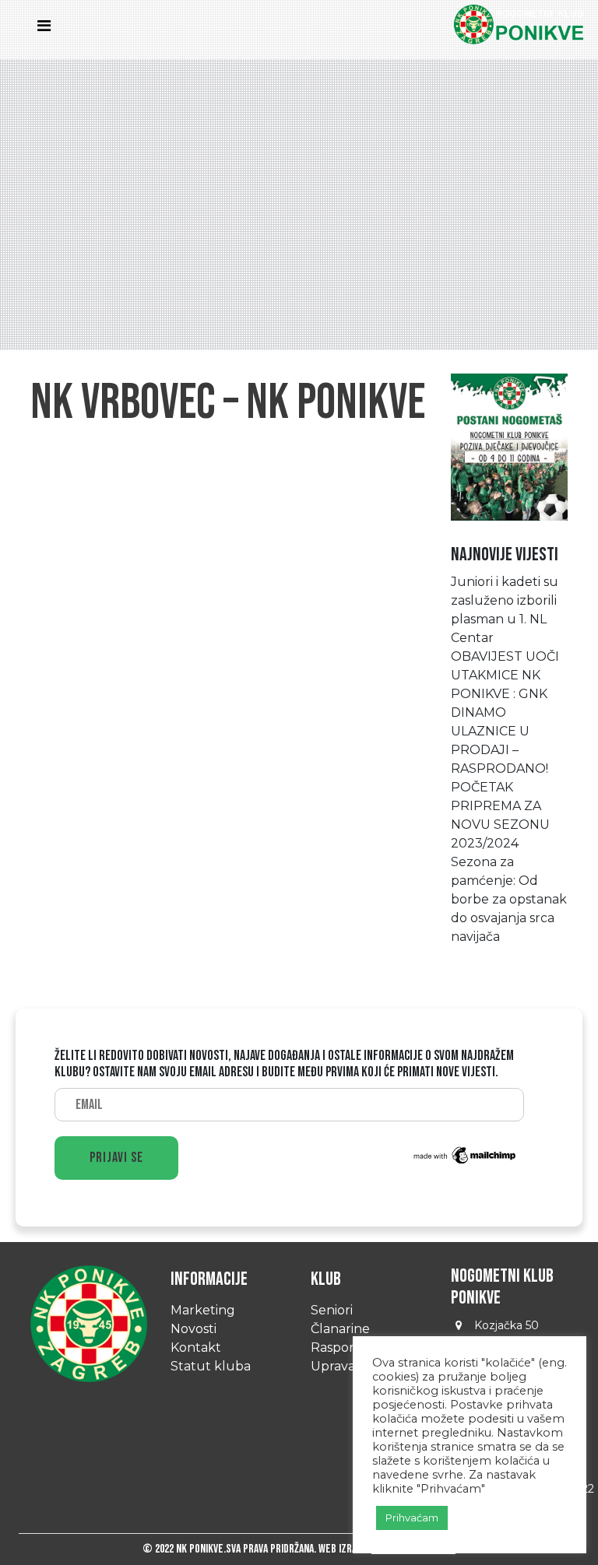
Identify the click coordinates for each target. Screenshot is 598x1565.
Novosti (193, 1328)
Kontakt (196, 1347)
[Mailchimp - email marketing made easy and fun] (465, 1154)
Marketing (203, 1310)
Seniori (332, 1310)
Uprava (333, 1366)
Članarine (340, 1328)
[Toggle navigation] (48, 29)
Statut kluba (211, 1366)
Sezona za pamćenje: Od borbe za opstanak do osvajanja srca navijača (509, 899)
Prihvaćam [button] (411, 1517)
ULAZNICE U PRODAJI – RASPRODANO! (499, 750)
